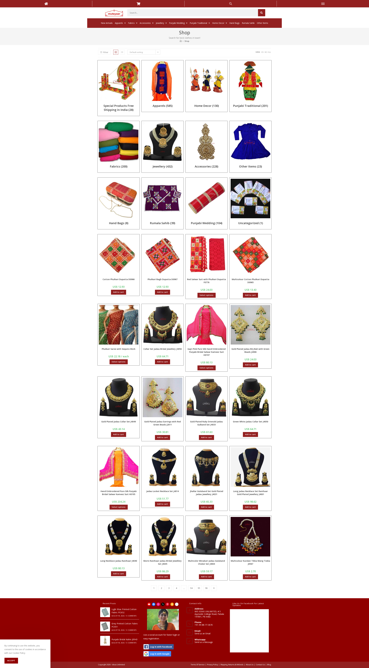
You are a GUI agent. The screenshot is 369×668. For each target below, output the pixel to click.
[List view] (122, 52)
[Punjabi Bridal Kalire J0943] (105, 641)
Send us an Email (202, 633)
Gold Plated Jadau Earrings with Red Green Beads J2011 (162, 423)
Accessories (145, 23)
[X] (163, 604)
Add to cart (118, 292)
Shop (186, 41)
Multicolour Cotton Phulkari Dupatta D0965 (250, 281)
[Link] (176, 604)
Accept (11, 660)
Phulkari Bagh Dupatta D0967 (162, 279)
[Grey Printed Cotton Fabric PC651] (105, 626)
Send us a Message (204, 642)
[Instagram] (158, 604)
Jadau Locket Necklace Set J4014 (162, 491)
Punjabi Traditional (198, 23)
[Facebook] (153, 604)
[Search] (261, 12)
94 (191, 588)
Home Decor (218, 23)
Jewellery (160, 23)
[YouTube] (149, 604)
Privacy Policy (212, 664)
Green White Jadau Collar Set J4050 (250, 421)
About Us (249, 664)
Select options (206, 295)
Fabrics (131, 23)
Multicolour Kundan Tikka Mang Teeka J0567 (250, 562)
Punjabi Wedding (177, 23)
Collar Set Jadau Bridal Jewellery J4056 (162, 349)
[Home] (181, 41)
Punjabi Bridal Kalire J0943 (125, 639)
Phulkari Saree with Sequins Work (118, 349)
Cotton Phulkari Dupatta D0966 (118, 279)
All (269, 52)
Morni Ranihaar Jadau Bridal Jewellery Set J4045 (162, 562)
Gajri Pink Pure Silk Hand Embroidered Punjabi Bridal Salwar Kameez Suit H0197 (207, 352)
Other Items (262, 23)
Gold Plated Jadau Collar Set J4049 (118, 421)
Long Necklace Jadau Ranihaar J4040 (118, 560)
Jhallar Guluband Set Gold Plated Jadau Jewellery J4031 (206, 493)
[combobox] (192, 12)
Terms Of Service (198, 664)
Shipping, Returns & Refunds (231, 664)
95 (199, 588)
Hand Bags (234, 23)
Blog (269, 664)
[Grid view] (115, 52)
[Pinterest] (167, 604)
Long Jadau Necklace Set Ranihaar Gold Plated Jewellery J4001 (250, 493)
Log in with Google (160, 653)
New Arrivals (107, 23)
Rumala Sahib (248, 23)
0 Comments (131, 616)
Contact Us (260, 664)
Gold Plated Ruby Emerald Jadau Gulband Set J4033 (206, 423)
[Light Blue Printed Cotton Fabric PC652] (105, 612)
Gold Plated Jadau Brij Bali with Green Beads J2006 (250, 350)
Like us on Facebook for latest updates (248, 604)
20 (262, 52)
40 (266, 52)
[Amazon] (172, 604)
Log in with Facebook (161, 646)
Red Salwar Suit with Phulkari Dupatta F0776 (206, 281)
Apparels (119, 23)
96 (206, 588)
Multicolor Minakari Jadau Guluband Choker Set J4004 (206, 562)
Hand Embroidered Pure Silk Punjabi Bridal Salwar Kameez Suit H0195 (119, 493)
